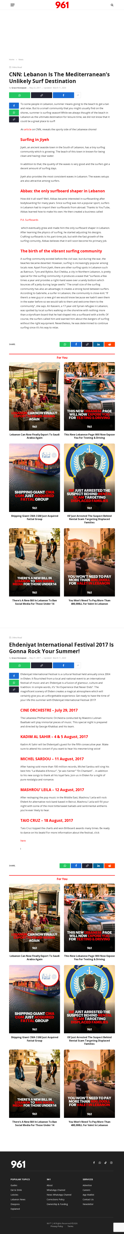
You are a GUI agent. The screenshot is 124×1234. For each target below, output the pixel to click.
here (23, 840)
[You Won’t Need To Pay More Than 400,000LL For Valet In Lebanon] (89, 562)
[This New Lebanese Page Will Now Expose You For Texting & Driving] (89, 396)
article (27, 129)
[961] (62, 5)
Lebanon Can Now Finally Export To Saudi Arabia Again (35, 436)
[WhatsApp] (14, 112)
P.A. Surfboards (29, 220)
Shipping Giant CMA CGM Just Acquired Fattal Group (34, 517)
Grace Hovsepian (19, 88)
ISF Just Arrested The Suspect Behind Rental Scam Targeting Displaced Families (89, 519)
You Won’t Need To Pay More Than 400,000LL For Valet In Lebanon (89, 602)
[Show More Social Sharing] (78, 95)
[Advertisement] (62, 34)
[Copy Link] (41, 95)
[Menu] (13, 5)
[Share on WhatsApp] (19, 95)
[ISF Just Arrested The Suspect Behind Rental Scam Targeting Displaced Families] (89, 478)
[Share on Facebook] (63, 95)
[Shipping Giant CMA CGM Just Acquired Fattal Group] (34, 478)
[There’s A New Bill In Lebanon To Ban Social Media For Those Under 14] (34, 562)
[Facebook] (14, 106)
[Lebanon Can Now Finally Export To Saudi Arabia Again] (34, 396)
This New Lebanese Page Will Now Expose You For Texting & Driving (89, 436)
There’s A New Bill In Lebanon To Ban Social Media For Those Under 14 (34, 602)
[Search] (111, 5)
